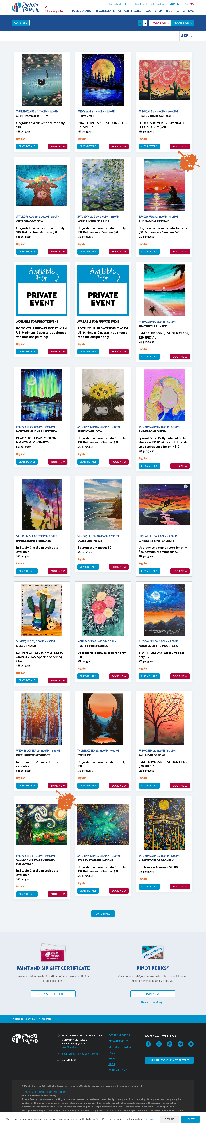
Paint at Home (185, 11)
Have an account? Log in (152, 1002)
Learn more (148, 1119)
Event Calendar (119, 1035)
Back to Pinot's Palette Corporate (33, 1018)
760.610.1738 (69, 1059)
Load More (103, 913)
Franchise (139, 4)
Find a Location (157, 4)
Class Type (20, 22)
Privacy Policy (45, 1092)
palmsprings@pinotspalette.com (80, 1053)
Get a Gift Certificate (53, 993)
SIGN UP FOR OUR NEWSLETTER (169, 1060)
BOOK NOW (58, 146)
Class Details (27, 146)
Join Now (152, 993)
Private (183, 22)
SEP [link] (185, 36)
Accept (190, 1119)
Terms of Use (29, 1092)
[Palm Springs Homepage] (26, 7)
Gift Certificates (129, 11)
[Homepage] (34, 1038)
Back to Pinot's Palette (119, 4)
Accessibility (60, 1092)
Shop (158, 11)
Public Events (81, 11)
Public (160, 22)
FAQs (148, 11)
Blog (168, 11)
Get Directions (70, 1047)
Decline (169, 1119)
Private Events (105, 11)
